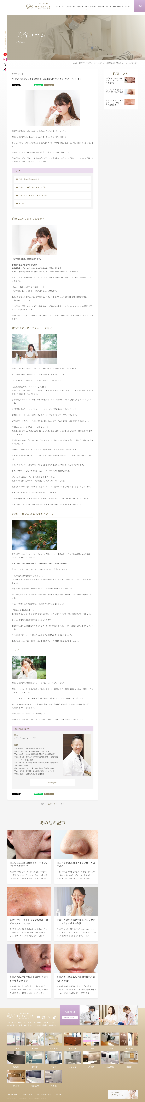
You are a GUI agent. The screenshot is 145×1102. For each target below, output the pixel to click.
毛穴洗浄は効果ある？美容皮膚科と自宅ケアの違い (76, 978)
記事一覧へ (52, 804)
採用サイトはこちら (70, 1018)
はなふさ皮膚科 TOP (80, 63)
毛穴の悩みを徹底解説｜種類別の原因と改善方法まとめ (29, 978)
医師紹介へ (53, 782)
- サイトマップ (27, 1094)
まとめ (21, 203)
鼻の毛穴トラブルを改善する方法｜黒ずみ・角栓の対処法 (29, 921)
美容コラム (91, 63)
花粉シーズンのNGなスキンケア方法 (33, 195)
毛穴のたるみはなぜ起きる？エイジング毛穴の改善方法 (29, 864)
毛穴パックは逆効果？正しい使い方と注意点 (76, 864)
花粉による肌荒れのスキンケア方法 (32, 187)
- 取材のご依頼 (12, 1094)
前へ (43, 804)
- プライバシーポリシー (43, 1094)
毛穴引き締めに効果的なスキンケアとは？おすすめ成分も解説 (76, 921)
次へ (62, 804)
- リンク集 (57, 1094)
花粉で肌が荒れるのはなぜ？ (30, 179)
